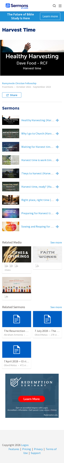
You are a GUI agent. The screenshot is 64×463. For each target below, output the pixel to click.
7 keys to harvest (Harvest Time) (41, 173)
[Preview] (57, 120)
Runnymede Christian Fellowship (19, 83)
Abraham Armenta (13, 334)
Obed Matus (41, 334)
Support (36, 453)
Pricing (26, 449)
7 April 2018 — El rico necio (20, 361)
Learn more (50, 16)
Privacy (38, 449)
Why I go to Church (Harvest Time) (42, 133)
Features (14, 449)
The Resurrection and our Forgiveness (27, 331)
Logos (25, 445)
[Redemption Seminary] (32, 396)
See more (56, 242)
